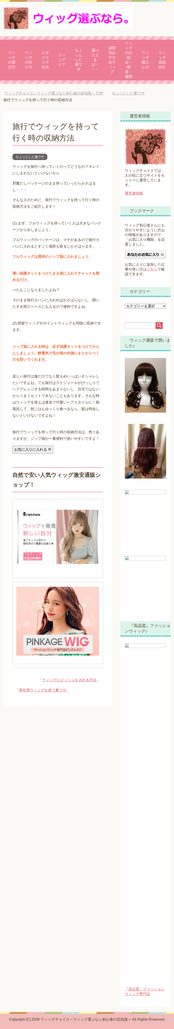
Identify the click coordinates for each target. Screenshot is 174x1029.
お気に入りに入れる (31, 449)
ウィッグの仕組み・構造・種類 (128, 59)
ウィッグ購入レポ (145, 60)
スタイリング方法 (45, 60)
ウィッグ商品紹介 (162, 60)
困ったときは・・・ (95, 59)
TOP (53, 93)
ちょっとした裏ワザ (78, 59)
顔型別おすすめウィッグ (112, 60)
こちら (152, 269)
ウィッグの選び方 (11, 60)
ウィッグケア (61, 59)
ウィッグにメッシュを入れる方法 (69, 680)
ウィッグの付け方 (28, 60)
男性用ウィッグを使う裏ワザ (42, 690)
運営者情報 (134, 193)
